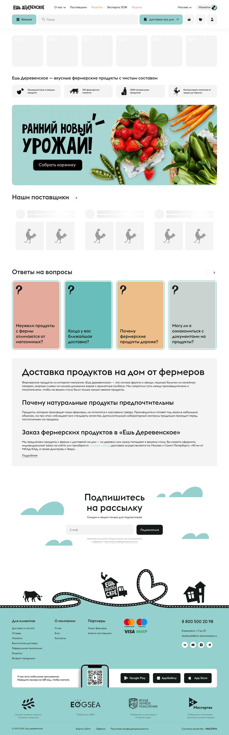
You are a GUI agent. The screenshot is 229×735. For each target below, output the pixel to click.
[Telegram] (209, 645)
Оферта (100, 728)
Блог (57, 633)
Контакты (60, 638)
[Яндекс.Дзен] (201, 645)
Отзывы (16, 633)
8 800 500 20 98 (197, 621)
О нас (58, 628)
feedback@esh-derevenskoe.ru (199, 635)
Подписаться (149, 529)
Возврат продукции (23, 658)
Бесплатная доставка (24, 643)
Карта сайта (83, 728)
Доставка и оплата (23, 628)
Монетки (17, 638)
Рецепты (17, 653)
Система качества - (199, 728)
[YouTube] (193, 645)
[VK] (185, 645)
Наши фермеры (97, 628)
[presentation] (207, 273)
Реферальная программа (27, 648)
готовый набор (99, 445)
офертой (97, 541)
